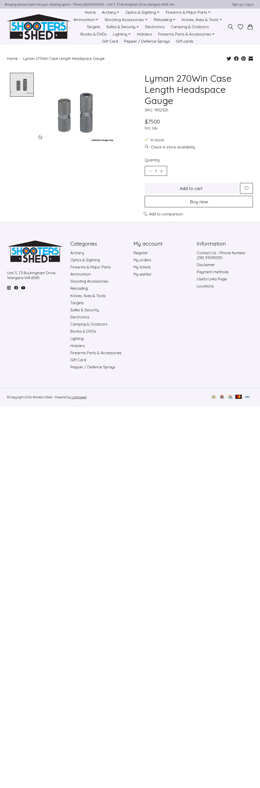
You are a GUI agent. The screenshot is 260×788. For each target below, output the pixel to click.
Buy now (199, 201)
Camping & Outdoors (190, 26)
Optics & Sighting (85, 260)
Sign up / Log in (243, 4)
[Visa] (247, 397)
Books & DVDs (93, 34)
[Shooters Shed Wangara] (38, 27)
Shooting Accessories (89, 281)
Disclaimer (206, 264)
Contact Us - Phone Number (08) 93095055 (221, 255)
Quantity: (152, 160)
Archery (77, 252)
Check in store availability (173, 147)
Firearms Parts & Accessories (96, 352)
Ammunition (80, 274)
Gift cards (184, 41)
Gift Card (110, 41)
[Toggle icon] (230, 26)
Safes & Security (84, 309)
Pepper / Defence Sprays (147, 41)
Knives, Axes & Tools (88, 295)
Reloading (79, 288)
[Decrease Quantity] (150, 170)
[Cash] (213, 397)
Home (90, 12)
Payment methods (213, 271)
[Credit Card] (230, 397)
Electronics (155, 26)
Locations (205, 286)
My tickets (142, 267)
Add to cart (191, 188)
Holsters (144, 34)
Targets (93, 26)
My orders (142, 260)
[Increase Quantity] (161, 170)
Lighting (77, 338)
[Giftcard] (222, 397)
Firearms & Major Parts (90, 267)
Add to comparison (166, 214)
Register (141, 252)
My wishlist (142, 274)
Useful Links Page (212, 279)
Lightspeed (79, 397)
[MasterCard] (238, 397)
